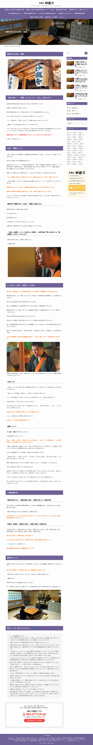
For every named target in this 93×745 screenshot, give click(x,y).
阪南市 (80, 161)
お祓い (69, 132)
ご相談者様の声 (12, 544)
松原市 (81, 150)
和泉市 (75, 146)
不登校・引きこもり (35, 737)
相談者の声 (59, 737)
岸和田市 (75, 148)
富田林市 (81, 148)
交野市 (82, 143)
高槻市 (69, 164)
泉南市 (79, 141)
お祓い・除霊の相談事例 (74, 113)
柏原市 (75, 152)
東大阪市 (75, 150)
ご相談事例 (17, 737)
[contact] (49, 735)
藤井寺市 (75, 159)
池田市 (80, 152)
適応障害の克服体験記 (21, 739)
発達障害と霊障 (33, 740)
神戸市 (76, 143)
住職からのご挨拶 (41, 740)
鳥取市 (81, 139)
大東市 (69, 148)
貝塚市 (69, 161)
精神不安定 (42, 737)
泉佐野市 (76, 155)
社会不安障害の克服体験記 (54, 739)
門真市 (75, 161)
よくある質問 (49, 740)
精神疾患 (23, 737)
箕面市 (69, 157)
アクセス (76, 740)
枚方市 (69, 152)
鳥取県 (75, 132)
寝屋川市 (75, 164)
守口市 (75, 157)
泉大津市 (83, 155)
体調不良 (28, 737)
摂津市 (69, 150)
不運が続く (53, 737)
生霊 (74, 141)
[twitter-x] (45, 735)
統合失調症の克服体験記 (32, 739)
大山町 (69, 137)
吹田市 (69, 146)
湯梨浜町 (69, 139)
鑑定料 (54, 740)
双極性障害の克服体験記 (43, 739)
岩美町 (76, 139)
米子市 (75, 134)
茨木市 (69, 159)
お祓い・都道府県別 (73, 108)
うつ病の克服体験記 (11, 739)
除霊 (69, 141)
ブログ (58, 740)
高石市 (81, 164)
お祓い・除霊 (72, 110)
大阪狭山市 (70, 143)
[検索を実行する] (86, 53)
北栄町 (80, 137)
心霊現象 (48, 737)
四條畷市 (80, 146)
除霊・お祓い (11, 737)
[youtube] (47, 735)
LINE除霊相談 (70, 740)
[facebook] (44, 735)
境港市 (81, 132)
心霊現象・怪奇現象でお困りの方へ (22, 740)
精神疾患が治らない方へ (73, 739)
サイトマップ (63, 740)
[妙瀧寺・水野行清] (46, 3)
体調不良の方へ (82, 739)
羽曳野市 (80, 157)
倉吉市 (69, 134)
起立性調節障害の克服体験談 (78, 737)
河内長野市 (70, 155)
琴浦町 (75, 137)
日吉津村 (81, 134)
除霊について (36, 628)
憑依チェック (64, 739)
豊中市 (81, 159)
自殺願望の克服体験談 (67, 737)
